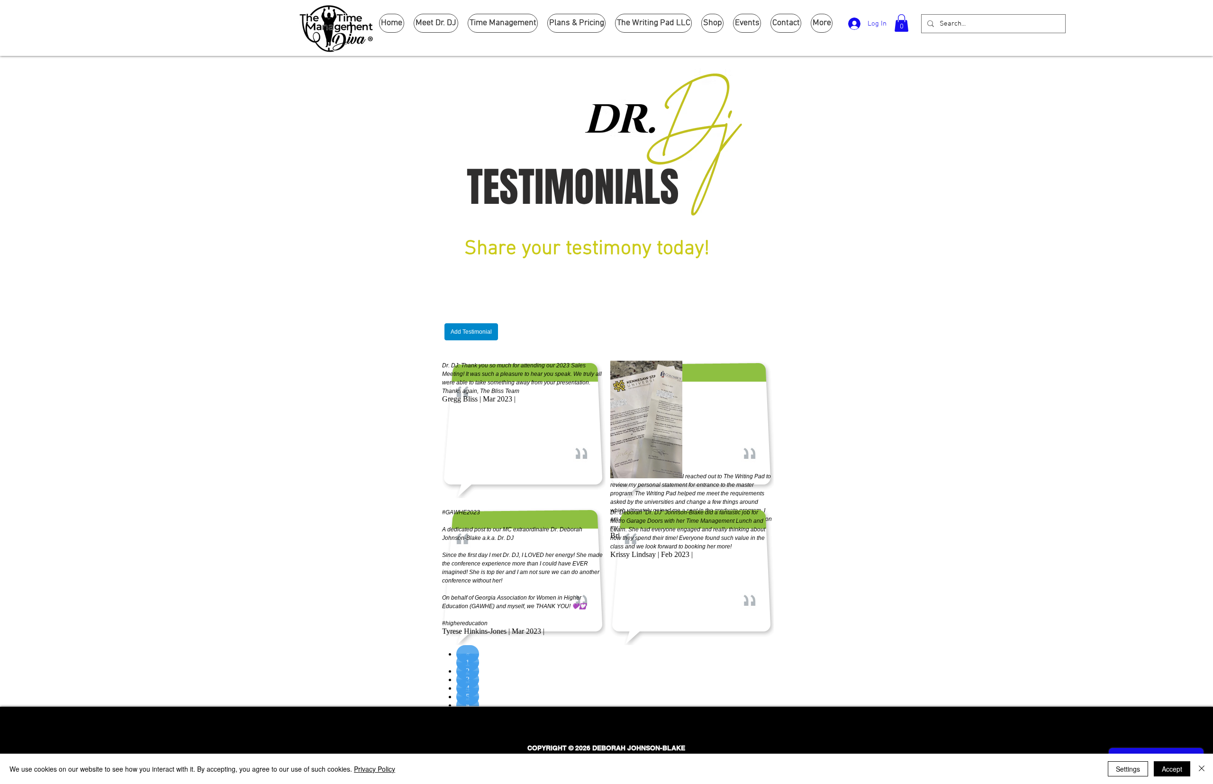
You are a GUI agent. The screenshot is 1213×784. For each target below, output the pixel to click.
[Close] (1201, 768)
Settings (1128, 769)
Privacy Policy (374, 769)
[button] (901, 23)
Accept (1172, 769)
